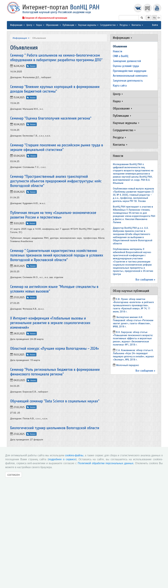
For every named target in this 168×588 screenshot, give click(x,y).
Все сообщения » (145, 279)
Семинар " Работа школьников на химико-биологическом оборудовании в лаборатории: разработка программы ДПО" (56, 57)
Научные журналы (87, 25)
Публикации (69, 25)
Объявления (120, 46)
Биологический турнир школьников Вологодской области (54, 428)
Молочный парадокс (127, 365)
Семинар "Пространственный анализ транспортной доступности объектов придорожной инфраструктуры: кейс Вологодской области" (56, 181)
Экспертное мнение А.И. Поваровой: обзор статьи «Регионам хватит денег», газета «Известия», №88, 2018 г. (133, 322)
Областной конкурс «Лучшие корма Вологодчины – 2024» (54, 348)
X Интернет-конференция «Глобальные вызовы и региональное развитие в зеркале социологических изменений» (50, 323)
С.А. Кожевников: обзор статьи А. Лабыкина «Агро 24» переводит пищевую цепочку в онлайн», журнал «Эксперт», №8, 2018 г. (133, 355)
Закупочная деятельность (128, 80)
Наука (39, 25)
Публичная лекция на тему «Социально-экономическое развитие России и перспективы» (53, 215)
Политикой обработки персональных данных (105, 463)
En (159, 17)
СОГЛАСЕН (13, 474)
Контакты (136, 25)
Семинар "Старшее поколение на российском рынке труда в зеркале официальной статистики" (56, 147)
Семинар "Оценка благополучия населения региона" (50, 118)
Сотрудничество (108, 25)
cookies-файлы (74, 455)
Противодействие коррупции (129, 71)
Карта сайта (120, 85)
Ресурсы (124, 25)
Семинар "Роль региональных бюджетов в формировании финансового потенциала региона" (55, 371)
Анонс (33, 65)
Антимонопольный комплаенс (130, 75)
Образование (52, 25)
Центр (29, 25)
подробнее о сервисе (62, 459)
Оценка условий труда (126, 66)
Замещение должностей (127, 61)
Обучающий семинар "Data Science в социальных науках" (54, 401)
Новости (117, 51)
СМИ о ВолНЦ (120, 56)
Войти (155, 25)
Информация (16, 25)
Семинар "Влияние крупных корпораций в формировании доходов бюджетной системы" (55, 89)
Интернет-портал (60, 7)
